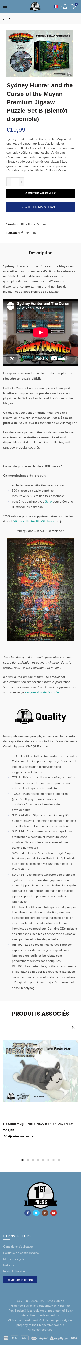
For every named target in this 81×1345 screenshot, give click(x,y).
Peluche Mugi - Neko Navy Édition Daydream (38, 1124)
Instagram (45, 1213)
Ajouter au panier (40, 193)
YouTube (53, 1213)
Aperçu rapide (74, 1028)
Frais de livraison (15, 1271)
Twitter (36, 1213)
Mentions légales (14, 1259)
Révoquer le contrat (20, 1279)
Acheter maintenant (40, 207)
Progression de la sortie (42, 692)
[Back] (6, 18)
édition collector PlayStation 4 (34, 521)
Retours (8, 1265)
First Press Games (33, 224)
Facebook (27, 1213)
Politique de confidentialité (21, 1252)
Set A (48, 501)
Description (40, 253)
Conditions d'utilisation (18, 1246)
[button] (56, 6)
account (65, 6)
